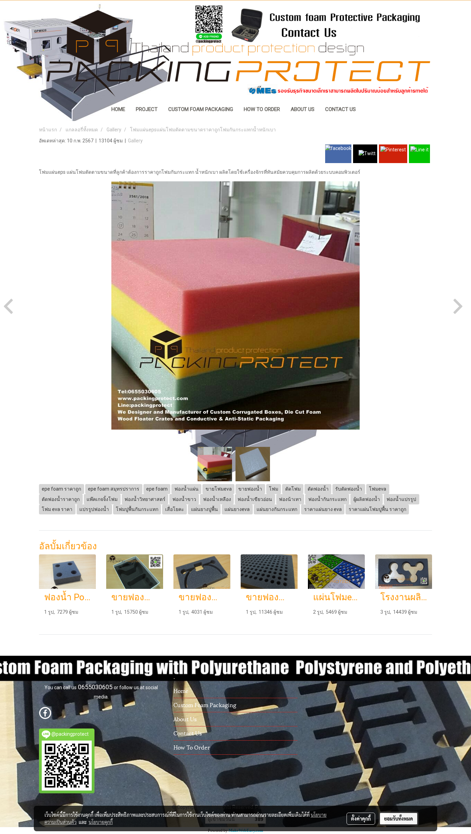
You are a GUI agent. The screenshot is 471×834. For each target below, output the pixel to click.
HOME (118, 109)
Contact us (187, 733)
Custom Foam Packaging (204, 704)
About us (185, 718)
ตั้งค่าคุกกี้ (361, 818)
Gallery (135, 140)
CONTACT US (340, 109)
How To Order (191, 747)
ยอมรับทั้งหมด (398, 818)
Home (181, 690)
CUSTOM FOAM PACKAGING (200, 109)
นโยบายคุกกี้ (101, 822)
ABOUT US (302, 109)
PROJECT (147, 109)
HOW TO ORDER (262, 109)
